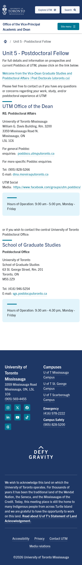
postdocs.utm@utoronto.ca (36, 153)
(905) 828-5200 (54, 424)
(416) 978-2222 (54, 413)
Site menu (66, 26)
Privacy (39, 538)
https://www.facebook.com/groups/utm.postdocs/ (47, 187)
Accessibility (20, 538)
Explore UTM (45, 9)
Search (68, 9)
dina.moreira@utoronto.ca (30, 174)
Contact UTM (58, 538)
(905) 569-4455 (15, 399)
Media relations (39, 546)
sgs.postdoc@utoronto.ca (30, 293)
